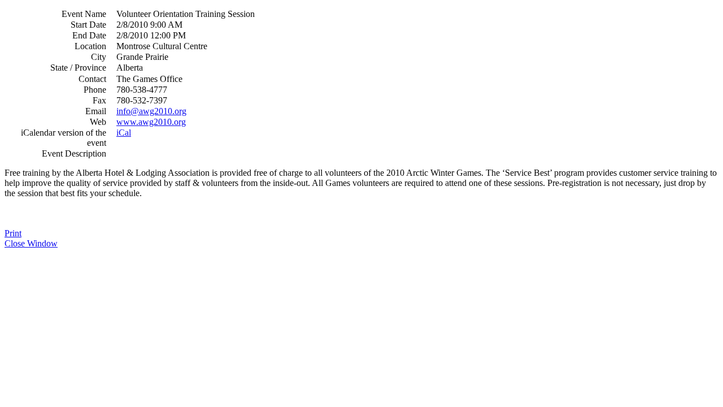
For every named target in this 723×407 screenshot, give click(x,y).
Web (98, 122)
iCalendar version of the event (63, 138)
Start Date (88, 24)
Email (95, 111)
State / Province (78, 67)
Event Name (84, 14)
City (98, 57)
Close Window (31, 243)
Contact (92, 79)
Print (13, 233)
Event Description (74, 153)
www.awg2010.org (151, 122)
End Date (89, 35)
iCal (123, 132)
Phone (95, 89)
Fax (99, 100)
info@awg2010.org (151, 111)
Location (90, 46)
